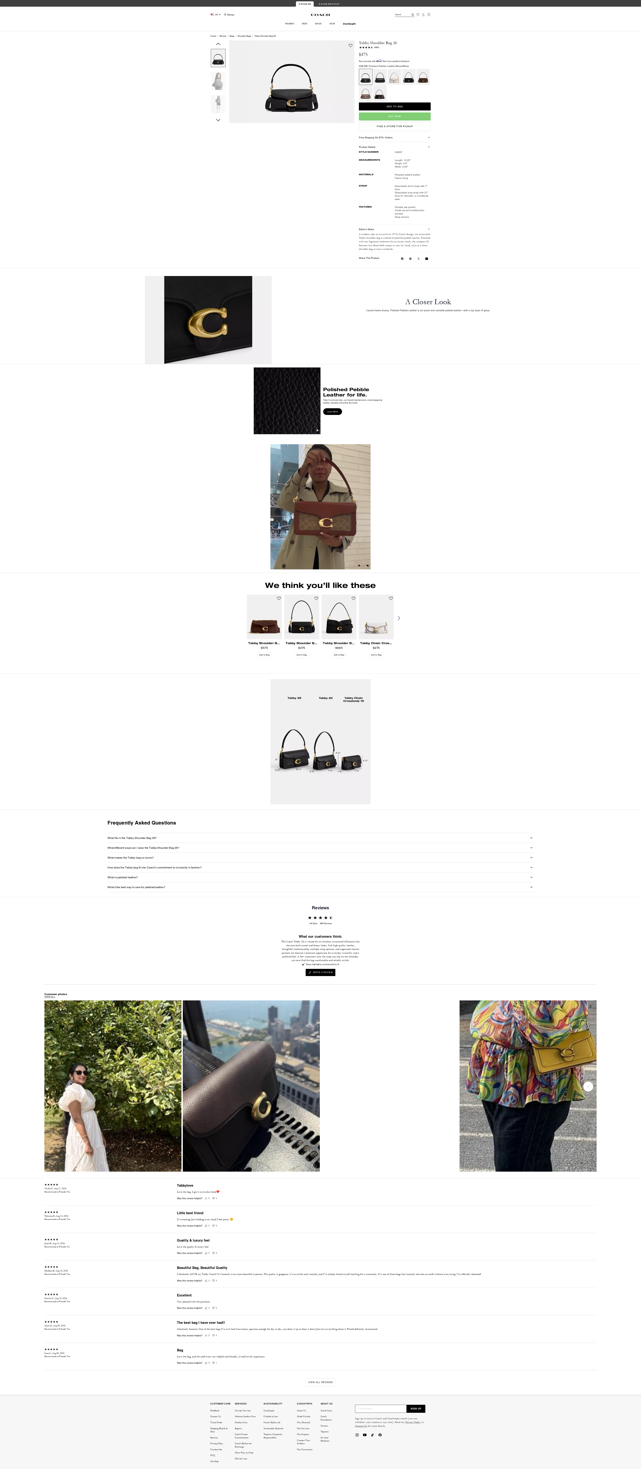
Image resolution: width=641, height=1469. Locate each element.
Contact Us (361, 1426)
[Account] (423, 15)
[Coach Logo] (320, 15)
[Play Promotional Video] (317, 431)
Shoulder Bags (244, 36)
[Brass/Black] (366, 77)
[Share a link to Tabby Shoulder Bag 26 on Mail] (427, 259)
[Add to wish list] (350, 45)
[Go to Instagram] (357, 1436)
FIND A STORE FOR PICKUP (395, 126)
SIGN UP (416, 1408)
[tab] (305, 4)
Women (223, 36)
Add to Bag (395, 106)
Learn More (332, 411)
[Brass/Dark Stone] (366, 93)
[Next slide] (401, 618)
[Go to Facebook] (380, 1436)
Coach (213, 36)
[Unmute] (367, 566)
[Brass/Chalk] (394, 77)
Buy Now (395, 116)
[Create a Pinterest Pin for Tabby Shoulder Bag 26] (410, 259)
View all (49, 997)
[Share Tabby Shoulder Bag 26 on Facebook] (402, 259)
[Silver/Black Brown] (380, 93)
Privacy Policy (413, 1422)
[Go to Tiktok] (372, 1436)
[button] (218, 58)
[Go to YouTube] (365, 1436)
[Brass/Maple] (423, 77)
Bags (232, 36)
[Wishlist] (418, 15)
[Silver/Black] (409, 77)
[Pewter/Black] (380, 77)
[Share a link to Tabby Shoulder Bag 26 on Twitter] (418, 259)
